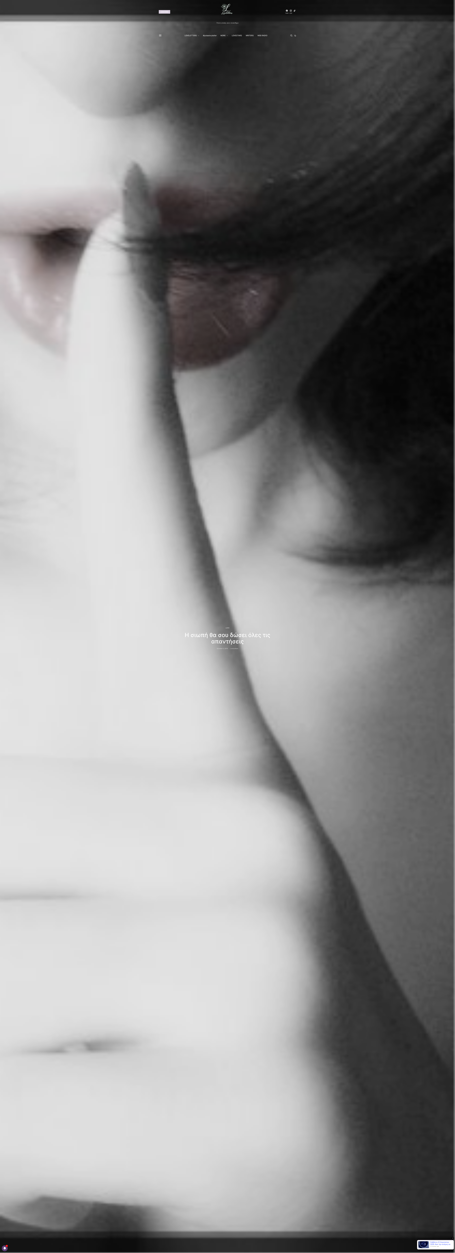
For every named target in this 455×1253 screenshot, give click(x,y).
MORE (223, 35)
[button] (295, 36)
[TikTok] (294, 12)
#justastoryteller (210, 35)
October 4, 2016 (222, 648)
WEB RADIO (262, 35)
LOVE (227, 628)
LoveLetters (234, 648)
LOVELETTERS (191, 35)
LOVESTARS (237, 35)
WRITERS (250, 35)
